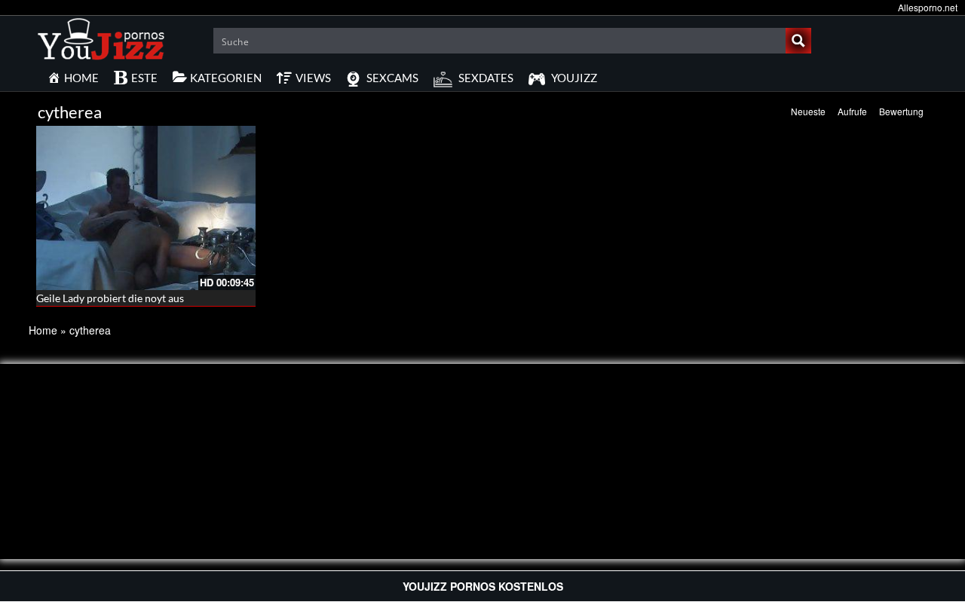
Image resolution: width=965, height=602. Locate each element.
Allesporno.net (927, 7)
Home (43, 330)
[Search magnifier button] (798, 40)
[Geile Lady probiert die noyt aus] (146, 208)
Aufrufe (852, 111)
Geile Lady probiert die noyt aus (110, 298)
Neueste (808, 111)
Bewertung (901, 111)
